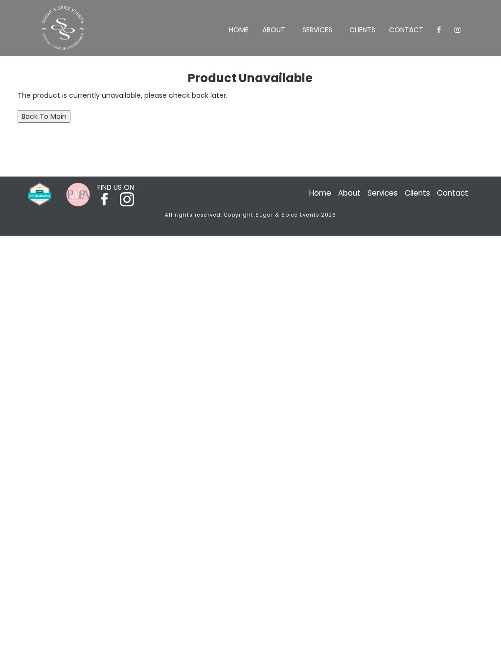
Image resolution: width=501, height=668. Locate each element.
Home (239, 30)
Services (317, 30)
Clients (362, 30)
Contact (406, 30)
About (273, 30)
